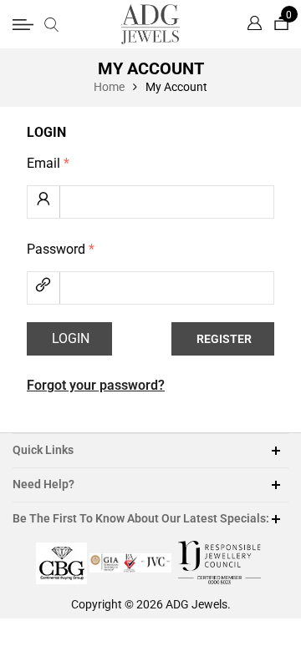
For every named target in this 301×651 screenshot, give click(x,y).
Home (109, 86)
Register (224, 339)
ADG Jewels (196, 604)
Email (48, 163)
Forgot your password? (96, 385)
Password (60, 249)
